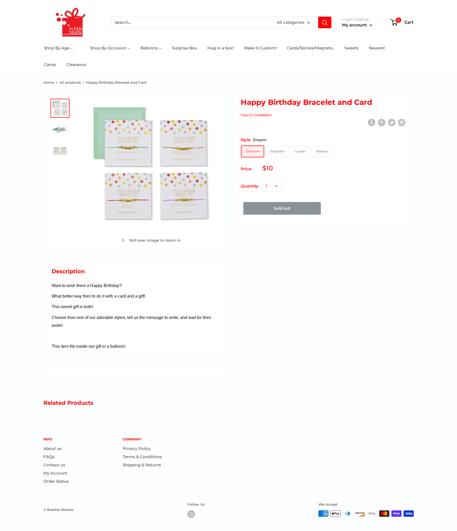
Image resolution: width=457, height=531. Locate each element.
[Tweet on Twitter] (391, 122)
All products (70, 82)
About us (52, 448)
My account (355, 24)
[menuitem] (58, 48)
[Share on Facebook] (371, 122)
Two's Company (256, 115)
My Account (55, 473)
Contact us (54, 464)
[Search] (324, 22)
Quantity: (250, 186)
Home (48, 82)
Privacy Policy (136, 448)
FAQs (48, 456)
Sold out (282, 208)
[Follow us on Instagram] (191, 514)
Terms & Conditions (142, 456)
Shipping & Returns (142, 464)
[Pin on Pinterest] (381, 122)
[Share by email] (401, 122)
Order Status (56, 481)
